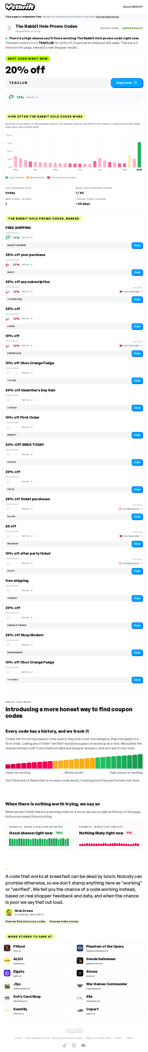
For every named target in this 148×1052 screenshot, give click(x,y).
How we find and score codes (25, 921)
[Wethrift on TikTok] (65, 1045)
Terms (129, 1038)
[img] (74, 152)
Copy (137, 245)
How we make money (107, 16)
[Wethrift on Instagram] (74, 1045)
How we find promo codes (67, 1038)
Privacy (118, 1038)
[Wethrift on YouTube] (83, 1045)
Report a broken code (98, 1038)
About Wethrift (133, 6)
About (18, 1038)
